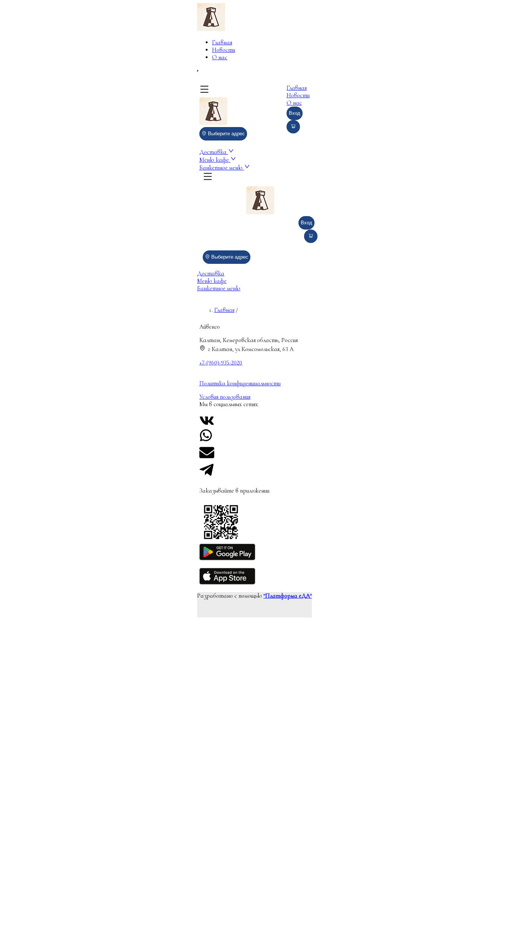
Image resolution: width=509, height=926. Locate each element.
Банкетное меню (221, 167)
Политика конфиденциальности (240, 383)
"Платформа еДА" (287, 596)
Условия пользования (224, 397)
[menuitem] (227, 42)
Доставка (213, 152)
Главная (222, 42)
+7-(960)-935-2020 (220, 362)
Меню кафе (214, 160)
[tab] (254, 273)
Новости (223, 50)
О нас (219, 57)
